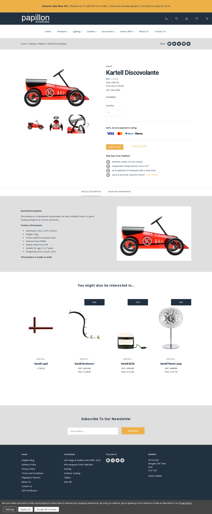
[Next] (88, 124)
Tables (67, 477)
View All (67, 481)
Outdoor (91, 31)
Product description (91, 191)
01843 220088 (155, 476)
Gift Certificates (29, 490)
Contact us (27, 486)
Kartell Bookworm (84, 363)
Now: (108, 82)
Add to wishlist (140, 145)
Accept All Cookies (47, 509)
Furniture (61, 31)
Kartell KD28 (127, 363)
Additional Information (119, 191)
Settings (10, 509)
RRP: (108, 79)
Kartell (109, 66)
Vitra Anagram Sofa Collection (78, 464)
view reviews (152, 174)
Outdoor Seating (72, 473)
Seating (31, 43)
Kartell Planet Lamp (171, 363)
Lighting (76, 31)
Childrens (41, 43)
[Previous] (24, 124)
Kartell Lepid (41, 363)
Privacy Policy (28, 468)
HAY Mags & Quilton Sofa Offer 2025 (82, 460)
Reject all (25, 509)
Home (48, 31)
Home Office (126, 31)
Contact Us (160, 31)
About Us (143, 31)
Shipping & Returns (31, 477)
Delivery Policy (29, 464)
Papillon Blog (28, 460)
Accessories (108, 31)
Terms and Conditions (32, 473)
